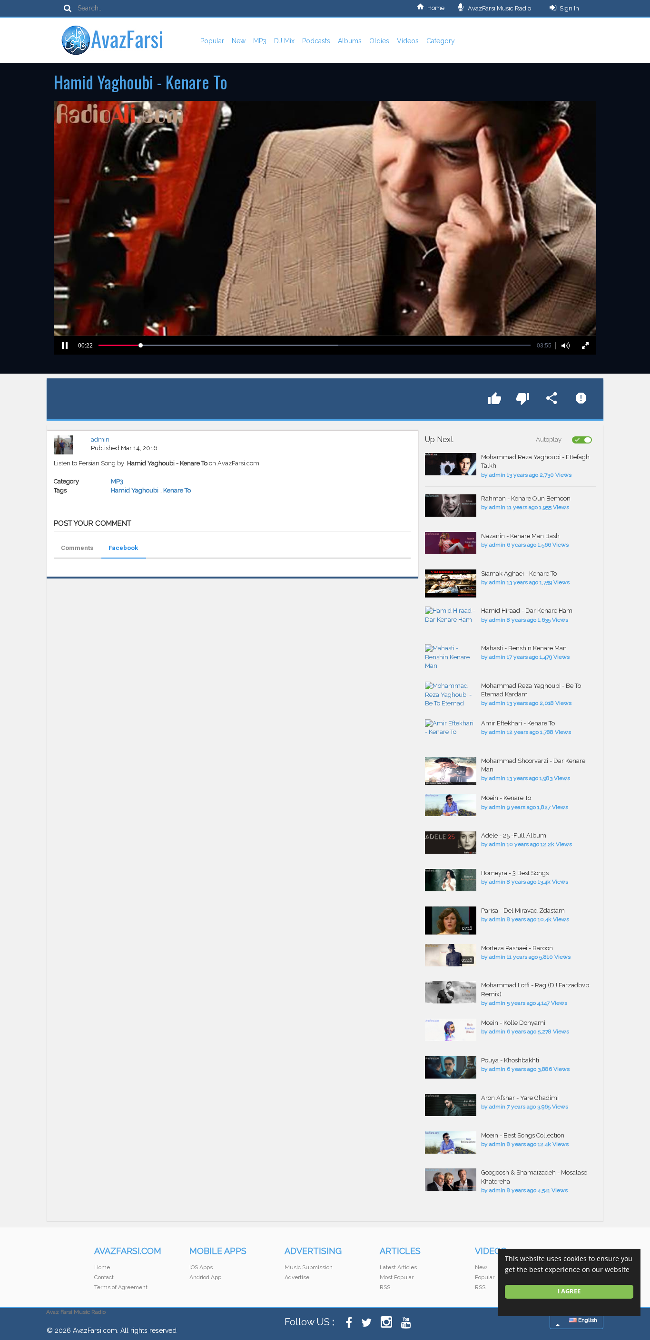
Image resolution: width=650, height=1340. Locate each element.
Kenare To (177, 490)
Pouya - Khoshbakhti (510, 1060)
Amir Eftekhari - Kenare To (518, 723)
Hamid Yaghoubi (134, 490)
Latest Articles (398, 1267)
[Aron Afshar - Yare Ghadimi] (450, 1105)
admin (100, 439)
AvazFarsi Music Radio (498, 8)
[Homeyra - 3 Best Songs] (450, 880)
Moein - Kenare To (506, 797)
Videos (408, 41)
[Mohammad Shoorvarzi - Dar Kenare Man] (450, 771)
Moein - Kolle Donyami (513, 1022)
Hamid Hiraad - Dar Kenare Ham (526, 610)
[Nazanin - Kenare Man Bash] (450, 543)
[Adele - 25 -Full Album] (450, 842)
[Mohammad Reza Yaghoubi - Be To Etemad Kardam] (450, 696)
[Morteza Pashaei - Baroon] (450, 955)
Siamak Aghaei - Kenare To (519, 573)
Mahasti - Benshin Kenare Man (524, 648)
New (239, 41)
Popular (212, 41)
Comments (77, 547)
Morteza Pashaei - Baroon (517, 948)
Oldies (379, 41)
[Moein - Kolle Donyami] (450, 1030)
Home (435, 7)
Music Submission (309, 1267)
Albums (350, 41)
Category (440, 41)
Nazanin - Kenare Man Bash (520, 536)
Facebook (123, 547)
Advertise (297, 1277)
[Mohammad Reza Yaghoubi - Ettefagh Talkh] (450, 464)
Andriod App (205, 1277)
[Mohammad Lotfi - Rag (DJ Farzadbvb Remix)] (450, 992)
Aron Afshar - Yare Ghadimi (520, 1097)
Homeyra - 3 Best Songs (515, 873)
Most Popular (397, 1277)
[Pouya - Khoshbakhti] (450, 1067)
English (587, 1320)
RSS (385, 1287)
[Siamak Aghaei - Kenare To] (450, 583)
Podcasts (316, 41)
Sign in (569, 8)
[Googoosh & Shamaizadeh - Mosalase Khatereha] (450, 1179)
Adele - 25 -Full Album (513, 835)
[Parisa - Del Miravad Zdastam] (450, 920)
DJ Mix (284, 41)
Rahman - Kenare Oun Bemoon (526, 498)
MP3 (259, 41)
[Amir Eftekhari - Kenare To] (450, 728)
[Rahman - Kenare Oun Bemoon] (450, 505)
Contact (104, 1277)
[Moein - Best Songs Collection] (450, 1142)
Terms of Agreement (121, 1287)
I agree (569, 1291)
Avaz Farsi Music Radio (76, 1312)
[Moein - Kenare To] (450, 805)
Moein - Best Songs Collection (522, 1135)
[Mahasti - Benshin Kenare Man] (450, 657)
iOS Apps (201, 1267)
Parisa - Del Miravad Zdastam (523, 910)
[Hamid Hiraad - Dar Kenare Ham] (450, 615)
